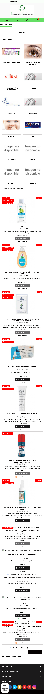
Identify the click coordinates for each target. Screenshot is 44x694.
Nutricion (33, 113)
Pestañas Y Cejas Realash (33, 63)
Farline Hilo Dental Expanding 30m (22, 555)
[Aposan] (32, 148)
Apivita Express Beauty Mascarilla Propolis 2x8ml (22, 627)
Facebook (5, 659)
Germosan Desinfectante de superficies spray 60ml (22, 508)
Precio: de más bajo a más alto (14, 189)
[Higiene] (32, 76)
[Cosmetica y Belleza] (11, 51)
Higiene (33, 88)
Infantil (11, 136)
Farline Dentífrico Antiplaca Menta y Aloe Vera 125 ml (22, 602)
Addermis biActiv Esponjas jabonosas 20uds (22, 577)
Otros (32, 136)
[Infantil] (11, 125)
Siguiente (29, 648)
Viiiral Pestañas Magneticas (11, 89)
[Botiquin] (11, 101)
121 (22, 648)
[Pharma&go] (11, 148)
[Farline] (11, 171)
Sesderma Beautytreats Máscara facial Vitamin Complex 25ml (22, 320)
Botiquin (11, 113)
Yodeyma (32, 183)
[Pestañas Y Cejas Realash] (32, 51)
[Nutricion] (32, 101)
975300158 (13, 1)
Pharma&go (11, 159)
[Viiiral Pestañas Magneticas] (11, 76)
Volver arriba (35, 652)
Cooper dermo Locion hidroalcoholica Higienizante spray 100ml (22, 461)
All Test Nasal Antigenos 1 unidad (22, 366)
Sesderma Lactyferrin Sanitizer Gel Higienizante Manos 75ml (22, 414)
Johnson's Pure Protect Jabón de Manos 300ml (22, 272)
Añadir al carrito (22, 238)
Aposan (33, 159)
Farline (11, 183)
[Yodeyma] (32, 171)
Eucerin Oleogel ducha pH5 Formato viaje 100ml (22, 531)
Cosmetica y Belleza (11, 63)
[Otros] (32, 125)
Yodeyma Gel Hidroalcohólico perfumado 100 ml (22, 225)
